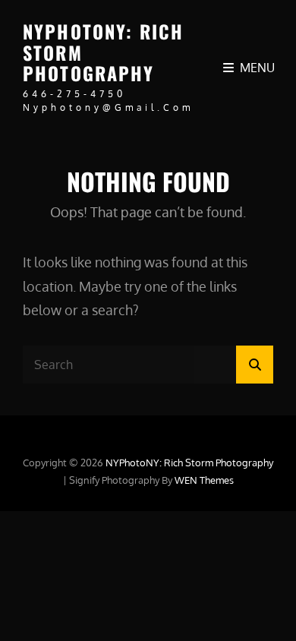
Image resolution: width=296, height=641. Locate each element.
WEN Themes (204, 480)
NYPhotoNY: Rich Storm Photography (189, 462)
